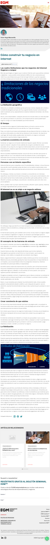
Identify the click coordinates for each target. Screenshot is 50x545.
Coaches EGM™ (45, 516)
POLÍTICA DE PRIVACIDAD (7, 517)
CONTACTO (3, 514)
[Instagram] (5, 538)
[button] (48, 3)
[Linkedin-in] (2, 538)
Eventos (47, 518)
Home (47, 509)
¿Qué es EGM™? (45, 511)
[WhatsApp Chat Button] (47, 538)
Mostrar (14, 64)
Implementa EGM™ (44, 523)
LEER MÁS (4, 464)
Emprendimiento (7, 446)
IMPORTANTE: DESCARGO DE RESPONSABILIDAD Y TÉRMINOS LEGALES (8, 522)
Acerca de (46, 520)
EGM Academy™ (45, 514)
